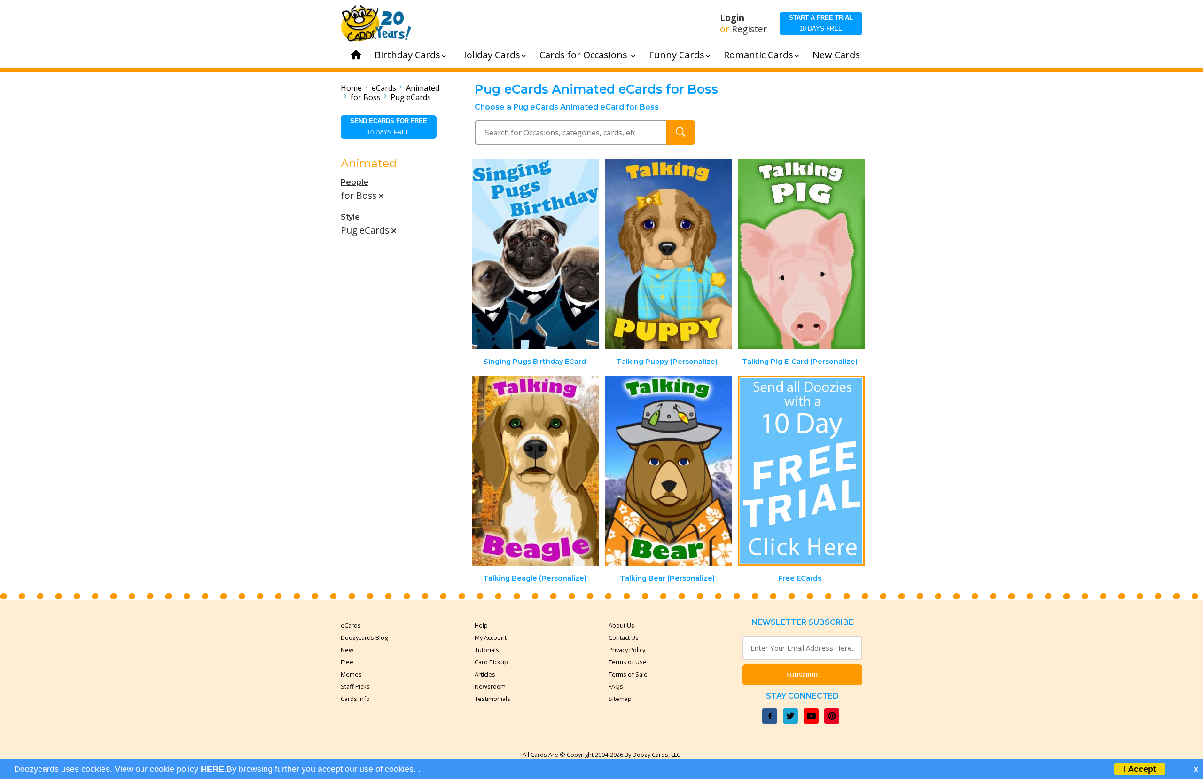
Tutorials (487, 649)
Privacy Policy (627, 649)
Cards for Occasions (584, 54)
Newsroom (490, 686)
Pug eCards (411, 97)
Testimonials (492, 698)
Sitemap (620, 698)
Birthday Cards (407, 54)
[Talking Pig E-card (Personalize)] (801, 254)
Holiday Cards (490, 54)
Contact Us (624, 637)
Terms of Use (628, 662)
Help (481, 625)
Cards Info (355, 698)
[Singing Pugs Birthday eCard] (535, 254)
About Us (621, 625)
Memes (351, 674)
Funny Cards (676, 54)
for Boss (366, 97)
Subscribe (802, 674)
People (354, 182)
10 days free (821, 23)
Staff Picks (355, 686)
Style (350, 216)
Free (347, 662)
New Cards (836, 54)
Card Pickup (491, 662)
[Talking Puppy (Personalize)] (668, 254)
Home (351, 88)
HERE (212, 769)
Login (732, 18)
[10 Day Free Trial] (801, 471)
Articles (485, 674)
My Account (491, 637)
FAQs (616, 686)
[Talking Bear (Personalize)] (668, 471)
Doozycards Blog (364, 637)
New (347, 649)
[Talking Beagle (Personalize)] (535, 471)
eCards (384, 88)
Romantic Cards (758, 54)
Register (749, 29)
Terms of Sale (628, 674)
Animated (422, 88)
